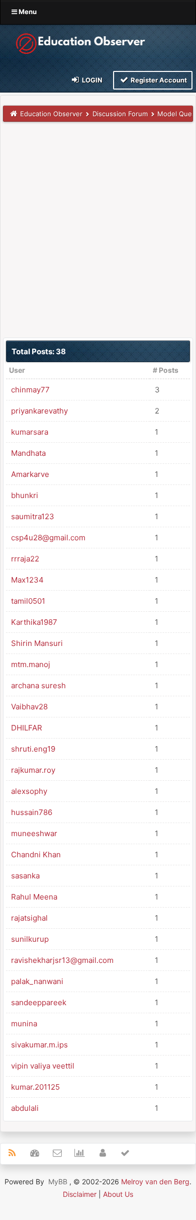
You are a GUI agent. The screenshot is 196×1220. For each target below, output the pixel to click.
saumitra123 (32, 516)
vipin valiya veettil (42, 1066)
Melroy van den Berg (155, 1181)
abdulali (25, 1108)
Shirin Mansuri (37, 643)
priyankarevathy (39, 411)
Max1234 (27, 580)
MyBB (57, 1181)
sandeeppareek (38, 1002)
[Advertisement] (98, 229)
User (17, 370)
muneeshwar (34, 833)
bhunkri (24, 495)
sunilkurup (30, 939)
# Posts (165, 370)
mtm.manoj (30, 664)
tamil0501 (28, 601)
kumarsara (29, 432)
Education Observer (51, 114)
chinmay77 (30, 389)
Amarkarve (30, 474)
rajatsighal (29, 918)
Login (91, 80)
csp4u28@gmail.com (48, 537)
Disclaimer (79, 1194)
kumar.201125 (35, 1087)
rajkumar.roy (33, 770)
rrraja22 (25, 558)
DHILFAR (26, 728)
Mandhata (28, 453)
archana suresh (38, 685)
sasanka (25, 875)
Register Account (158, 80)
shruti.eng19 (33, 749)
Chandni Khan (36, 854)
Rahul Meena (34, 897)
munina (24, 1023)
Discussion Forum (120, 114)
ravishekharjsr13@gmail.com (62, 960)
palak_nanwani (37, 981)
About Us (118, 1194)
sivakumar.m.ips (39, 1044)
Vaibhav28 (29, 706)
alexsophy (29, 791)
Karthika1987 (34, 622)
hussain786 (31, 812)
